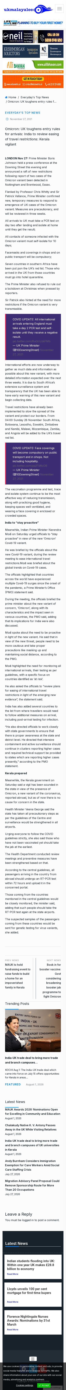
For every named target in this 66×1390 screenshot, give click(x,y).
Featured (13, 1084)
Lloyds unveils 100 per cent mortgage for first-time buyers (29, 1291)
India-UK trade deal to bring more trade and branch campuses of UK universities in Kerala (32, 1145)
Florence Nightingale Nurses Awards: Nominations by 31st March (28, 1320)
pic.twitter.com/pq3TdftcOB (30, 465)
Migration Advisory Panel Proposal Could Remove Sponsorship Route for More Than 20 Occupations (32, 1185)
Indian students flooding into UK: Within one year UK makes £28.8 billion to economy (31, 1265)
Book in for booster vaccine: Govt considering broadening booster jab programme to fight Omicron (50, 978)
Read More (12, 1274)
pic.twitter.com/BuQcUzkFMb (31, 341)
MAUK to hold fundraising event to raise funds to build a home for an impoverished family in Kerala (17, 974)
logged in (28, 1220)
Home (12, 97)
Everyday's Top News (35, 97)
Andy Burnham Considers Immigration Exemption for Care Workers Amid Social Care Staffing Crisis (32, 1165)
